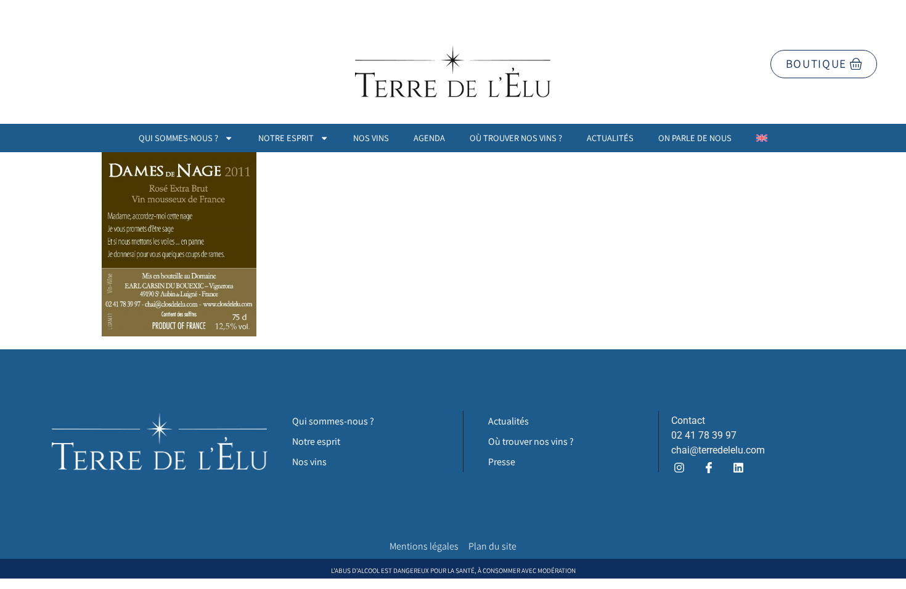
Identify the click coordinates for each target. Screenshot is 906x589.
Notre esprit (286, 138)
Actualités (610, 138)
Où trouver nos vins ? (516, 138)
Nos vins (371, 138)
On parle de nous (695, 138)
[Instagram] (679, 468)
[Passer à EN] (762, 138)
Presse (501, 461)
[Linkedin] (738, 468)
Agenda (429, 138)
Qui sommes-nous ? (178, 138)
